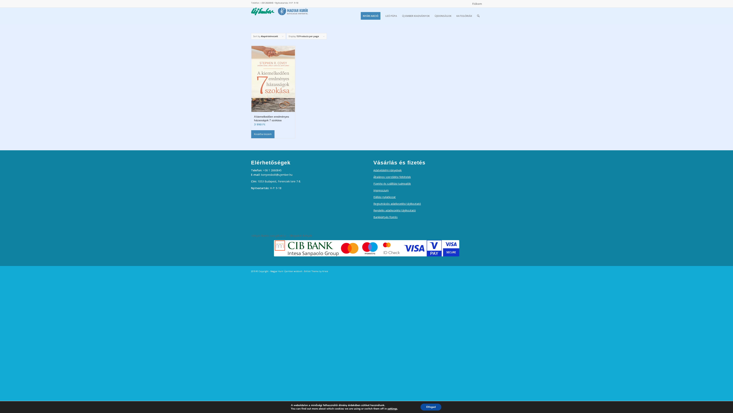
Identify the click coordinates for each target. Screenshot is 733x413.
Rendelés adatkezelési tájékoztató (394, 210)
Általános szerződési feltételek (392, 177)
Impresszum (381, 190)
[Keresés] (478, 15)
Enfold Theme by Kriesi (316, 271)
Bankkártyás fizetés (385, 217)
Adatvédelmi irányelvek (387, 170)
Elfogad (431, 407)
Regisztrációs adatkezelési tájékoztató (397, 204)
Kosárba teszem (263, 134)
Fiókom (477, 4)
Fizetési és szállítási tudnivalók (392, 183)
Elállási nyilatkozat (384, 197)
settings (392, 409)
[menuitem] (476, 4)
